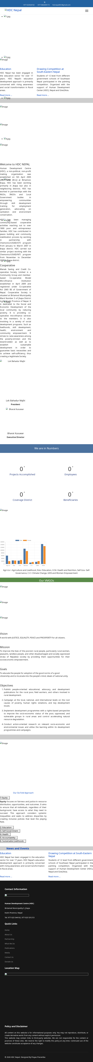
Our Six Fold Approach (23, 792)
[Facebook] (40, 2)
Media (7, 953)
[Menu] (86, 10)
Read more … (6, 95)
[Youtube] (48, 2)
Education (5, 69)
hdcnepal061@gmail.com (61, 5)
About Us (8, 934)
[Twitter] (45, 2)
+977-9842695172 (43, 5)
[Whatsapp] (52, 2)
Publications (10, 948)
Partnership (9, 939)
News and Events (17, 848)
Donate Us (9, 961)
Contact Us (9, 957)
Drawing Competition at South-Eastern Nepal (50, 70)
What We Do (10, 943)
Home (7, 930)
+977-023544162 (29, 5)
